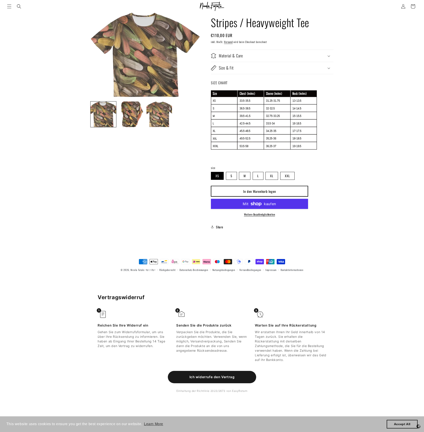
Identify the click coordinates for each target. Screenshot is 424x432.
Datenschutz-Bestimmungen (194, 270)
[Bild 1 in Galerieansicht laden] (103, 114)
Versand (228, 42)
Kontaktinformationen (292, 270)
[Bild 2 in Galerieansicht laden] (131, 114)
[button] (9, 6)
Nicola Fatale (138, 270)
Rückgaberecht (167, 270)
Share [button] (219, 227)
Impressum (270, 270)
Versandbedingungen (250, 270)
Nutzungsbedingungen (223, 270)
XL (271, 175)
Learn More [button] (153, 424)
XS (217, 175)
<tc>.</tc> (150, 270)
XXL (287, 175)
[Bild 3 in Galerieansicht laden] (159, 114)
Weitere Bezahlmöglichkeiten (259, 214)
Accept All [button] (402, 424)
